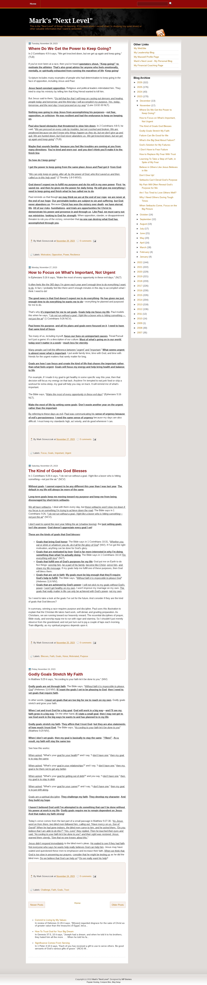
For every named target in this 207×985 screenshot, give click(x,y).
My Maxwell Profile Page (146, 57)
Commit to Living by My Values (50, 920)
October (144, 214)
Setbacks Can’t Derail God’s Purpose (158, 180)
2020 (140, 271)
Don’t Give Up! (146, 175)
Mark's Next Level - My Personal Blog (153, 61)
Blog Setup (116, 982)
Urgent (68, 453)
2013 (140, 304)
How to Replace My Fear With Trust (157, 154)
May (142, 238)
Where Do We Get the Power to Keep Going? (69, 48)
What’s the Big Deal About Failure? (157, 140)
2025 (140, 87)
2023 (140, 96)
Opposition (57, 254)
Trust (66, 890)
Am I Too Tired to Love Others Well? (157, 192)
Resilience (75, 254)
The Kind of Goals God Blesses (57, 471)
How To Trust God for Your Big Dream (54, 931)
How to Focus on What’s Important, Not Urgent (71, 272)
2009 (140, 323)
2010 (140, 318)
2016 (140, 290)
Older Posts (118, 904)
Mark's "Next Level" (61, 21)
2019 (140, 276)
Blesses (45, 656)
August (144, 224)
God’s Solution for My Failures (154, 145)
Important (59, 453)
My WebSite (140, 48)
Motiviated (74, 656)
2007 (140, 332)
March (143, 247)
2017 (140, 285)
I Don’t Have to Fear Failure (153, 149)
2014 (140, 299)
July (142, 228)
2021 (140, 267)
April (142, 242)
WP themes (127, 979)
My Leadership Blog (144, 52)
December (145, 100)
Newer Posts (36, 904)
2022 (140, 262)
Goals (51, 453)
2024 (140, 91)
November (145, 105)
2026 (140, 82)
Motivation (46, 254)
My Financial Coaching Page (148, 65)
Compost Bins (105, 982)
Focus (44, 453)
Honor (65, 656)
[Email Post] (94, 241)
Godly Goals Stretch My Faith (55, 674)
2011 (140, 314)
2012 (140, 309)
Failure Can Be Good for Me (153, 135)
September (146, 219)
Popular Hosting (93, 982)
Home (77, 903)
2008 (140, 328)
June (143, 233)
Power (66, 254)
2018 (140, 281)
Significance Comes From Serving (52, 943)
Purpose (84, 656)
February (145, 252)
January (144, 256)
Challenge (45, 890)
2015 (140, 295)
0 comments (86, 241)
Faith (52, 656)
